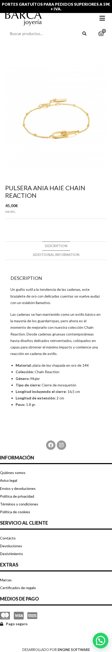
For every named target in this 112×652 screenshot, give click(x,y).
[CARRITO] (101, 34)
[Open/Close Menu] (102, 18)
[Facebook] (50, 445)
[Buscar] (84, 33)
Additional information (56, 255)
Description (56, 246)
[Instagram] (61, 445)
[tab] (56, 246)
